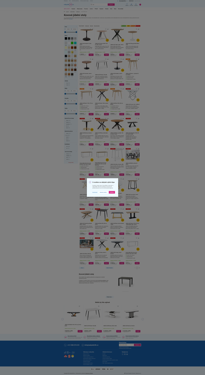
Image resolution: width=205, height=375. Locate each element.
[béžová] (69, 48)
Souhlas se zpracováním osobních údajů (110, 360)
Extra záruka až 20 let (72, 336)
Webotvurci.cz (138, 373)
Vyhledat (111, 4)
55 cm (68, 100)
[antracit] (69, 39)
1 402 (68, 29)
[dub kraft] (75, 61)
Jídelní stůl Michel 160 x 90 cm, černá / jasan (73, 325)
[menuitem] (67, 8)
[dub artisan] (69, 61)
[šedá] (75, 39)
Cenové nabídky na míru (87, 364)
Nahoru (82, 267)
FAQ (70, 0)
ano (67, 146)
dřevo (68, 120)
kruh (68, 157)
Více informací (94, 192)
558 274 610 (73, 345)
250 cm (74, 90)
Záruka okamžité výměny (88, 363)
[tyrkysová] (75, 44)
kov (67, 135)
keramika (68, 124)
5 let (68, 83)
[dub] (66, 61)
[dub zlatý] (66, 70)
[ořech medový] (66, 75)
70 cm (68, 110)
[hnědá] (72, 48)
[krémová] (66, 48)
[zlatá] (72, 53)
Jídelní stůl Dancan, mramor (129, 325)
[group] (73, 319)
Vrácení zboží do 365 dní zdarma (132, 336)
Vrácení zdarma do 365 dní (88, 356)
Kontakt (91, 0)
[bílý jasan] (72, 57)
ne (67, 148)
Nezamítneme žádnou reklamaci (93, 336)
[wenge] (72, 75)
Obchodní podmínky (75, 0)
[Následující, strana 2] (137, 268)
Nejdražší (91, 25)
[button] (73, 330)
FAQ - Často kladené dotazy (108, 363)
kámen (68, 122)
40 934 (74, 29)
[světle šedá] (66, 44)
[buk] (75, 57)
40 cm (68, 90)
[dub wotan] (75, 66)
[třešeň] (69, 75)
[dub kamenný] (72, 61)
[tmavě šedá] (72, 39)
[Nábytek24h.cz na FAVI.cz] (65, 357)
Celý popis (70, 18)
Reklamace (66, 0)
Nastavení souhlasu (103, 192)
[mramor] (75, 53)
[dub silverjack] (69, 66)
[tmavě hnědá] (75, 48)
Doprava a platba (86, 355)
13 (139, 267)
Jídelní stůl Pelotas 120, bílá (90, 325)
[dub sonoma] (72, 66)
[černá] (66, 39)
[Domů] (64, 11)
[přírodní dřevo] (69, 57)
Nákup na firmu (86, 353)
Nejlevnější (87, 25)
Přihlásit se (137, 345)
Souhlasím (112, 192)
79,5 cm (74, 110)
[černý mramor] (66, 57)
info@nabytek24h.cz (91, 345)
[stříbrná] (69, 53)
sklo (68, 127)
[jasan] (72, 70)
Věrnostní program (86, 361)
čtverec (68, 153)
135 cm (74, 100)
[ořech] (75, 70)
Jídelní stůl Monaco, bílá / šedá (110, 325)
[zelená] (72, 44)
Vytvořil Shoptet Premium (130, 373)
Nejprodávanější (96, 25)
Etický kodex (105, 361)
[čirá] (66, 53)
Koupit (91, 54)
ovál (67, 159)
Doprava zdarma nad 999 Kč (111, 336)
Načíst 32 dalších (110, 267)
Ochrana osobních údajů (84, 0)
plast (67, 137)
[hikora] (69, 70)
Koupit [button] (80, 331)
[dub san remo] (66, 66)
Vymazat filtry (70, 162)
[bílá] (69, 44)
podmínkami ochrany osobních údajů (125, 348)
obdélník (68, 155)
